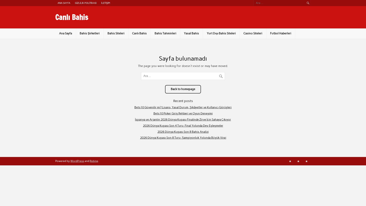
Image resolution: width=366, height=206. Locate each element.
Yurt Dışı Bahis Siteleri (221, 33)
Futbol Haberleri (280, 33)
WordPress (77, 161)
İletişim (105, 3)
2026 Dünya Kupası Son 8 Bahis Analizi (183, 132)
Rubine (94, 161)
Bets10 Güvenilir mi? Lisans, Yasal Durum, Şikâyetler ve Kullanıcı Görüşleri (183, 107)
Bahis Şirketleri (90, 33)
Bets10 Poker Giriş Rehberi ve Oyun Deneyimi (183, 113)
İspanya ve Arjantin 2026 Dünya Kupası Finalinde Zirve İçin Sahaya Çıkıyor (183, 119)
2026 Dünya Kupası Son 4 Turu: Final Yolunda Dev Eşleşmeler (183, 125)
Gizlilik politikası (85, 3)
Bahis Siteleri (116, 33)
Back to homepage (183, 89)
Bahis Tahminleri (165, 33)
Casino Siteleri (252, 33)
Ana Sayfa (64, 3)
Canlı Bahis (71, 17)
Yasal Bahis (191, 33)
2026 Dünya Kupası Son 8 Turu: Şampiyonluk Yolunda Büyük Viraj (183, 137)
